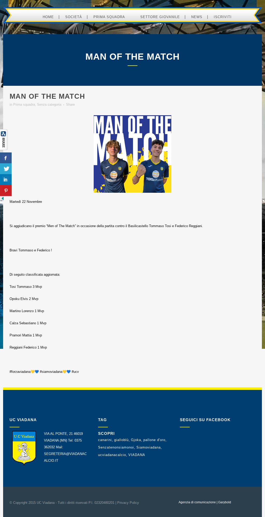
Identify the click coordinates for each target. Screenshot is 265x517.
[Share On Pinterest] (6, 190)
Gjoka (136, 440)
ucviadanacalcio (112, 455)
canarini (105, 440)
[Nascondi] (2, 200)
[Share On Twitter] (6, 168)
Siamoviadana (148, 447)
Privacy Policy (128, 503)
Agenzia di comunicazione (197, 502)
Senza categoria (49, 104)
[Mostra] (4, 149)
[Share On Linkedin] (6, 179)
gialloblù (121, 440)
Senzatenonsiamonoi (116, 447)
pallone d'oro (154, 440)
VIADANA (136, 455)
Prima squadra (24, 104)
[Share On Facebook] (6, 158)
